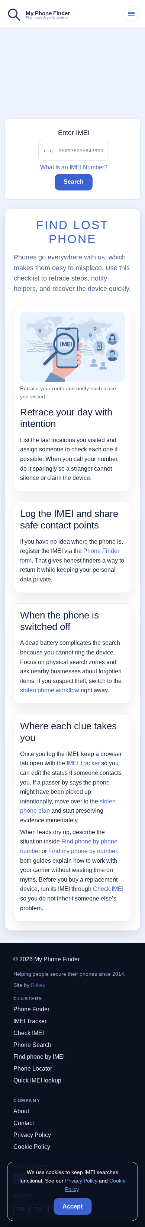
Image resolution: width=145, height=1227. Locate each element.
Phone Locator (32, 1068)
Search (74, 182)
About (21, 1111)
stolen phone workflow (49, 690)
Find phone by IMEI (39, 1057)
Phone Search (32, 1045)
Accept (72, 1206)
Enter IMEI (74, 132)
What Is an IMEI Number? (73, 167)
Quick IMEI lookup (37, 1080)
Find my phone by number (82, 851)
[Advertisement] (72, 73)
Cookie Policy (31, 1147)
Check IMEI (108, 889)
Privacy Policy (32, 1135)
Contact (23, 1123)
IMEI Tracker (83, 763)
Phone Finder (31, 1009)
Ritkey (38, 985)
